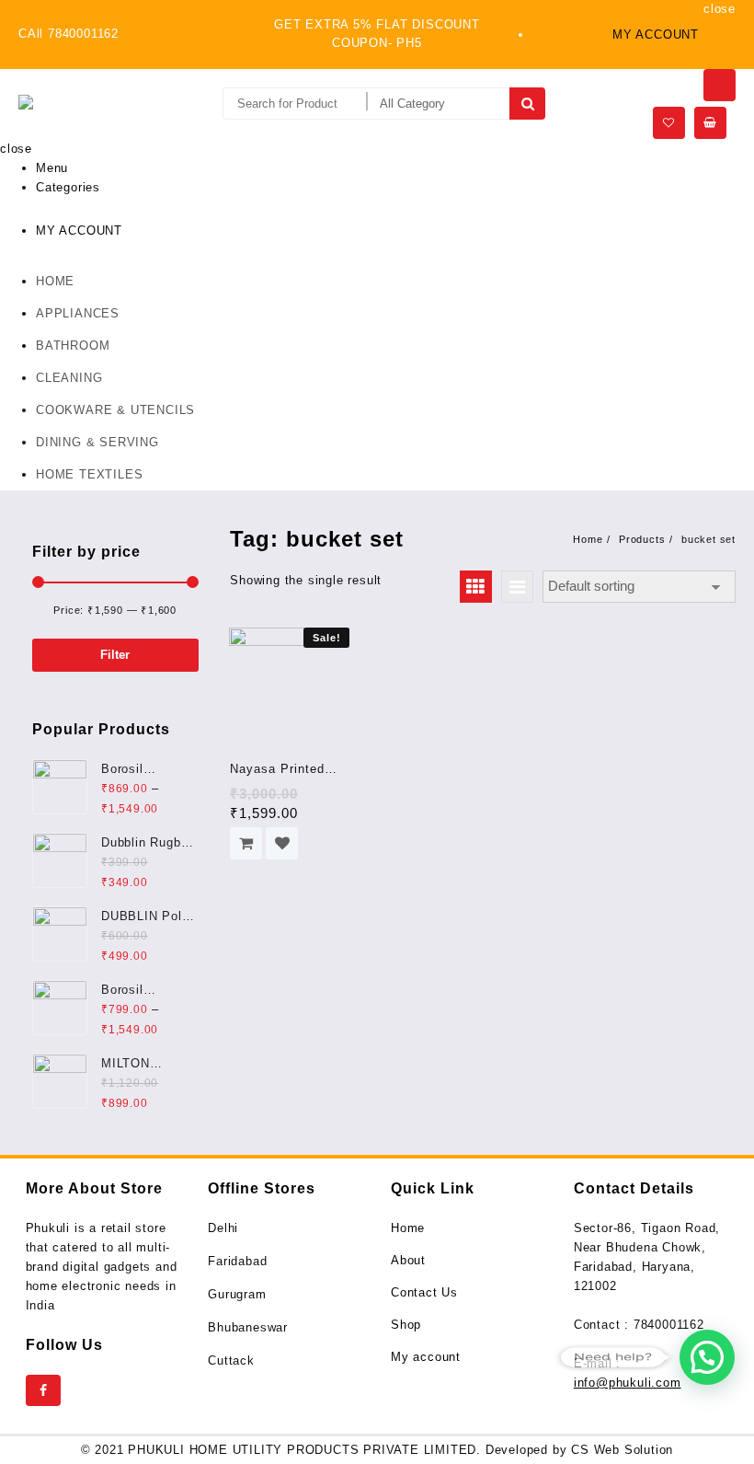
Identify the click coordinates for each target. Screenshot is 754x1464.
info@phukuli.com (627, 1382)
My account (426, 1357)
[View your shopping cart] (710, 123)
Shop (406, 1324)
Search (527, 103)
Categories (68, 187)
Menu (52, 168)
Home (408, 1228)
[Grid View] (476, 587)
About (408, 1260)
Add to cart (246, 843)
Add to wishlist (282, 843)
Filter (115, 655)
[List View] (517, 587)
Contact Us (424, 1292)
